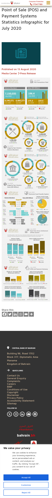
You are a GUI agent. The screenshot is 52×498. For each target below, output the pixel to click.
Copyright (12, 392)
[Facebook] (4, 314)
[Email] (26, 314)
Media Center (9, 73)
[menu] (48, 3)
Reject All (26, 492)
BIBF (9, 386)
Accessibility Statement (20, 400)
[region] (26, 471)
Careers (11, 383)
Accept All (26, 477)
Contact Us (13, 375)
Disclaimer (13, 395)
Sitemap (12, 403)
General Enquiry (16, 378)
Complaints (13, 381)
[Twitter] (9, 314)
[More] (31, 314)
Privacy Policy (15, 397)
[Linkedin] (15, 314)
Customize (26, 485)
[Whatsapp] (20, 314)
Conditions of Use (17, 389)
